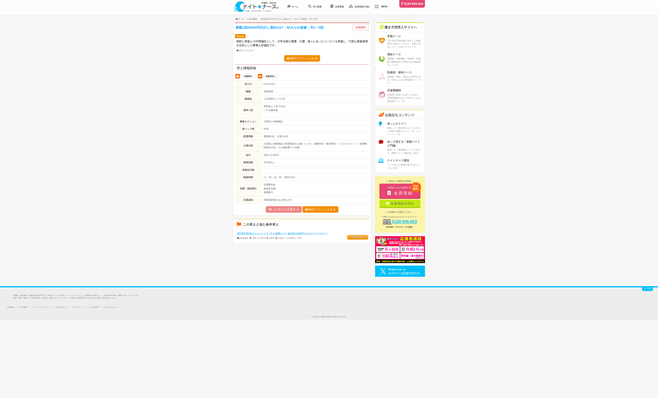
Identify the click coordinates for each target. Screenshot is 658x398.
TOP (648, 288)
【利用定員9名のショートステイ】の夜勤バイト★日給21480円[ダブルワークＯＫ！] (281, 233)
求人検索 (253, 19)
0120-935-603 (413, 3)
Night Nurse (325, 317)
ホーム (241, 19)
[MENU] (377, 7)
